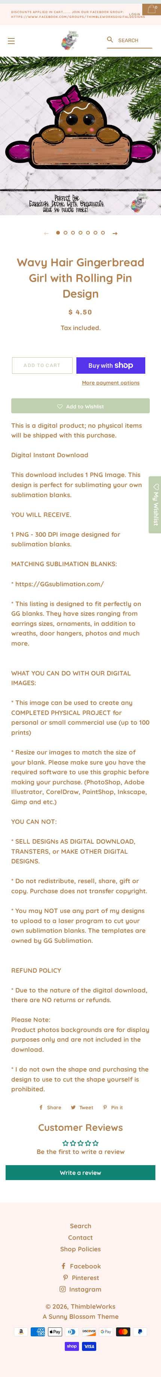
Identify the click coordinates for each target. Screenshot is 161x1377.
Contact (80, 1237)
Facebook (84, 1266)
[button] (80, 405)
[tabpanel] (80, 135)
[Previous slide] (46, 233)
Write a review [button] (80, 1172)
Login (134, 14)
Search (80, 1226)
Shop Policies (80, 1249)
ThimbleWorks (93, 1306)
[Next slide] (115, 233)
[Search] (111, 40)
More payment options (111, 382)
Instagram (84, 1289)
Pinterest (84, 1278)
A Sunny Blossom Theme (81, 1316)
